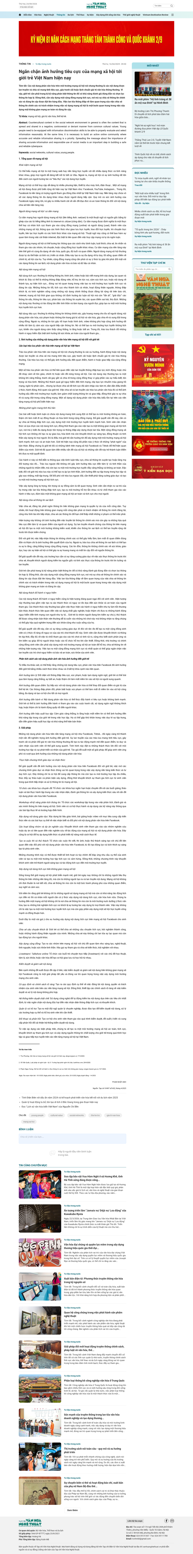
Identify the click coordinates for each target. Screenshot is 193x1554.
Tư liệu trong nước (43, 64)
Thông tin (61, 15)
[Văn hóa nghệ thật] (30, 1526)
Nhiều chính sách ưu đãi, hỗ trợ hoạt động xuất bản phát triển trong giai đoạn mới (153, 214)
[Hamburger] (172, 15)
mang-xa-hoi (28, 1122)
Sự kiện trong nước (143, 221)
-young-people (37, 1115)
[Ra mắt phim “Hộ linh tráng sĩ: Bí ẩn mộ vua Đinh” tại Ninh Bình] (153, 84)
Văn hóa (38, 15)
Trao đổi (138, 185)
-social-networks (76, 1115)
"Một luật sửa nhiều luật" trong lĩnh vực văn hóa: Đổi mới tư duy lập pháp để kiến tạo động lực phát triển (153, 196)
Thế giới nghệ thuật (131, 15)
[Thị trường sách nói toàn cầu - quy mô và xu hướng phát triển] (40, 1457)
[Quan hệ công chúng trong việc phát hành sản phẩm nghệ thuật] (40, 1320)
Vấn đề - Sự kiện (142, 203)
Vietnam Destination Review (155, 15)
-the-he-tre (95, 1115)
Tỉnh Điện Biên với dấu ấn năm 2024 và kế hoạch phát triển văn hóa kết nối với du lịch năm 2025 (70, 1097)
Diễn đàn (28, 15)
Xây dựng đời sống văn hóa (108, 15)
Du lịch (71, 15)
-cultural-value (56, 1115)
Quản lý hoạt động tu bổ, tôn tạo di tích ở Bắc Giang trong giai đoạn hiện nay (60, 1102)
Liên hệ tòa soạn (135, 1521)
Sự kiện (90, 15)
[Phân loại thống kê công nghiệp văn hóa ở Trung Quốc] (40, 1388)
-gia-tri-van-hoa (113, 1115)
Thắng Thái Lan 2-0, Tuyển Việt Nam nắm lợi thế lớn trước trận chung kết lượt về (153, 143)
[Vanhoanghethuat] (20, 15)
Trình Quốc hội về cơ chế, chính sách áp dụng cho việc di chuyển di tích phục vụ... (153, 157)
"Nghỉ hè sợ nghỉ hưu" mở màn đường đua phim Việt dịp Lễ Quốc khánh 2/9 (151, 128)
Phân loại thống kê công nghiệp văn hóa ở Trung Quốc (94, 1380)
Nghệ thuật (49, 15)
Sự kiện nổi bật (27, 7)
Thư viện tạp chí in (153, 262)
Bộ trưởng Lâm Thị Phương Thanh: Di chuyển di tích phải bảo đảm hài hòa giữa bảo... (152, 114)
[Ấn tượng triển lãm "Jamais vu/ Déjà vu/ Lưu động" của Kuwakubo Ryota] (40, 1218)
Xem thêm (72, 1510)
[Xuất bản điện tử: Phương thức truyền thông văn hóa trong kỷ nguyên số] (40, 1286)
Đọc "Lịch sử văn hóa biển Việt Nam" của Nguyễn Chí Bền (50, 1106)
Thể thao (80, 15)
